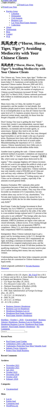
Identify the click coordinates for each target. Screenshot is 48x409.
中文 (8, 36)
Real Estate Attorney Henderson (19, 315)
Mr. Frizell (33, 275)
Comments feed (12, 403)
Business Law (17, 20)
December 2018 (12, 374)
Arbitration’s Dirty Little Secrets (19, 344)
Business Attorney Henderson (18, 306)
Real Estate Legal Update (16, 341)
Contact (9, 34)
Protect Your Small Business (17, 350)
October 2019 (11, 372)
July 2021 (10, 370)
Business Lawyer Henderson (17, 309)
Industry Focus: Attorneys (16, 348)
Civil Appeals (16, 18)
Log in (9, 399)
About (8, 27)
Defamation (16, 16)
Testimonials (11, 29)
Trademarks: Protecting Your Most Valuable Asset (26, 346)
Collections (15, 25)
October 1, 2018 (17, 320)
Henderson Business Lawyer (17, 311)
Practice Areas (12, 11)
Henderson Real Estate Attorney (19, 313)
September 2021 (12, 368)
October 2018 (11, 377)
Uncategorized (31, 320)
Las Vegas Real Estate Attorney (24, 23)
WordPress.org (12, 406)
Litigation (15, 14)
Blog (8, 32)
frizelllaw (5, 320)
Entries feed (11, 401)
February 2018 (12, 379)
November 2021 (12, 365)
